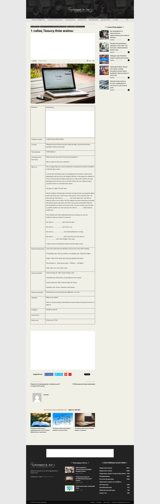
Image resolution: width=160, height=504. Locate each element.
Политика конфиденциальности (120, 502)
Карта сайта (106, 502)
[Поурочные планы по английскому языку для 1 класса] (69, 479)
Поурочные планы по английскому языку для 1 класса (84, 478)
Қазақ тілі (102, 493)
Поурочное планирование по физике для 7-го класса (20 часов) (46, 385)
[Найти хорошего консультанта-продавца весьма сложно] (69, 470)
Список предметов (38, 20)
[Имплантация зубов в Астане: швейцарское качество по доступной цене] (104, 84)
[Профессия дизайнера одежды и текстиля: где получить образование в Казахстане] (104, 47)
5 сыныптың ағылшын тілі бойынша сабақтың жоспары (63, 24)
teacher (34, 60)
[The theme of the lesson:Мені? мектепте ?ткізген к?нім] (63, 420)
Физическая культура (107, 490)
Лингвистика (93, 20)
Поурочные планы (80, 26)
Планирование (71, 26)
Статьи (115, 20)
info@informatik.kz (48, 477)
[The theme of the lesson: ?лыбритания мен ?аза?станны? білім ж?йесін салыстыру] (41, 420)
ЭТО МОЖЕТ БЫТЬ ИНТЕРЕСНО (54, 410)
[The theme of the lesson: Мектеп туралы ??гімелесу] (85, 420)
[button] (127, 20)
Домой (32, 24)
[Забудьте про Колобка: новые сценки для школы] (104, 59)
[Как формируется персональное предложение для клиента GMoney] (104, 34)
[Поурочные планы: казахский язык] (69, 488)
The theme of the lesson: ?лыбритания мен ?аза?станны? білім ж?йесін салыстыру (40, 430)
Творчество (82, 20)
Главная (92, 502)
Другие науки (105, 20)
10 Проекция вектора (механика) (83, 384)
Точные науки (70, 20)
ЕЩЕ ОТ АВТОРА (74, 410)
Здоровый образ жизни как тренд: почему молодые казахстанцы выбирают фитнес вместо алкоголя (119, 71)
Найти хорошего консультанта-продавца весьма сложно (83, 469)
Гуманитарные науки (55, 20)
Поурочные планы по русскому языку (112, 473)
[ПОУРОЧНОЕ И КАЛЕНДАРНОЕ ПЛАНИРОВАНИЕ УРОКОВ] (80, 9)
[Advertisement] (63, 46)
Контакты (99, 502)
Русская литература (106, 479)
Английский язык (41, 24)
